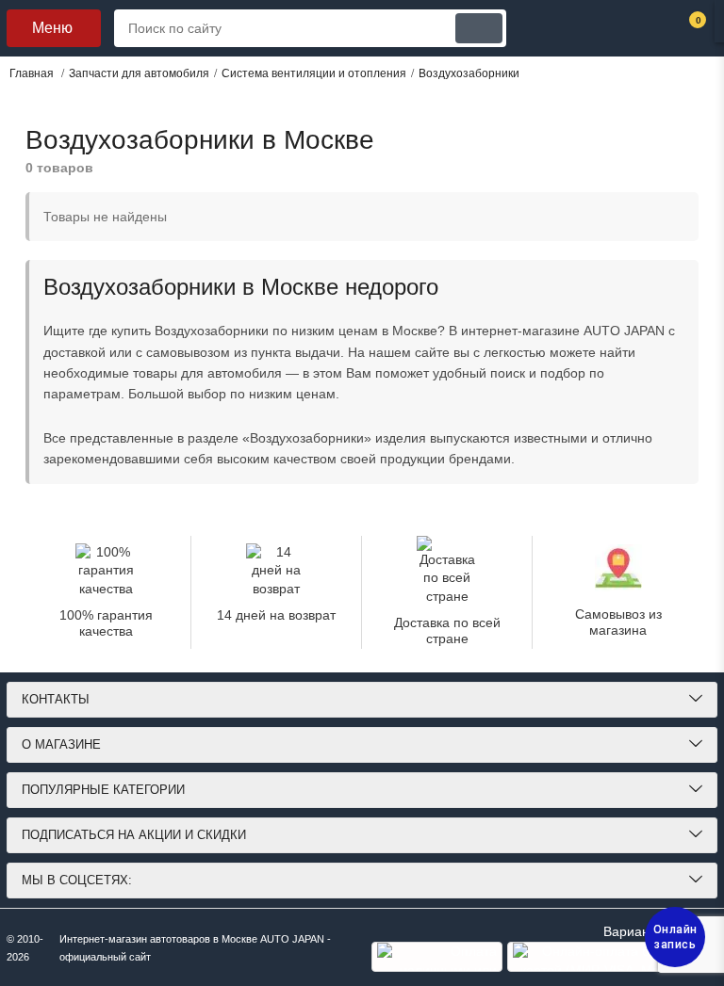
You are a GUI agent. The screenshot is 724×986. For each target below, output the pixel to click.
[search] (478, 28)
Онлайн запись (675, 937)
